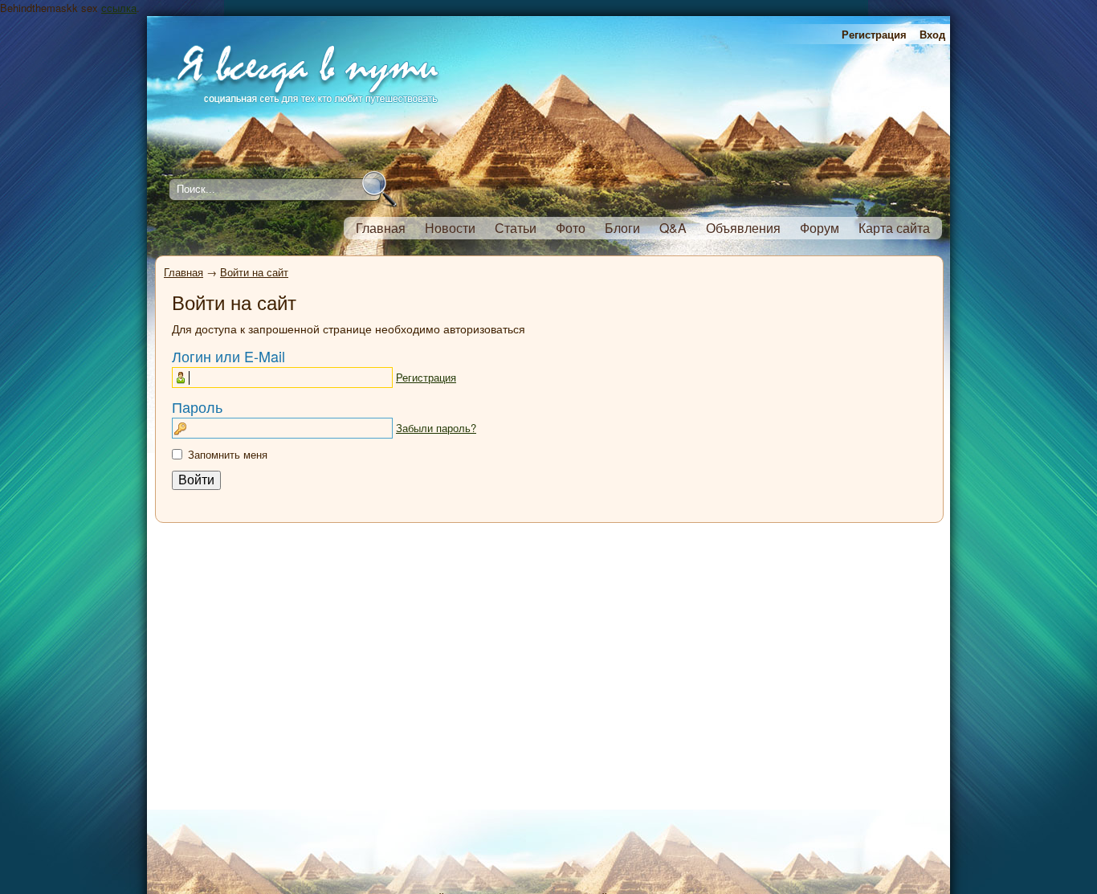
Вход (932, 34)
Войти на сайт (254, 272)
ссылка (119, 7)
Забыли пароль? (436, 427)
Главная (183, 272)
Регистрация (874, 34)
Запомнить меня (227, 454)
